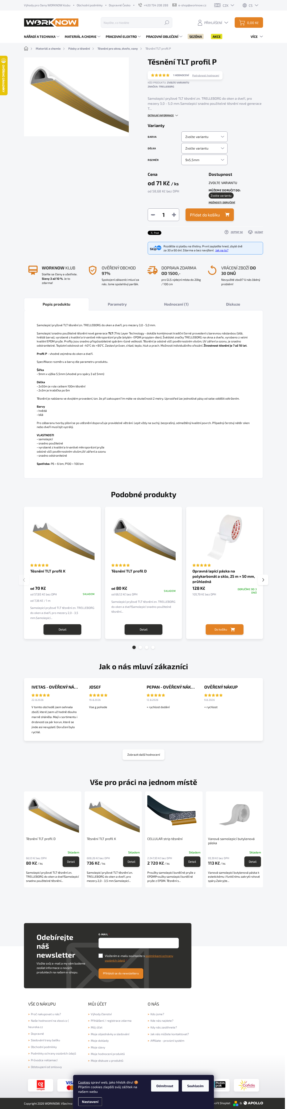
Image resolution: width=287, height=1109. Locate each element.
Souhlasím (195, 1086)
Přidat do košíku (205, 214)
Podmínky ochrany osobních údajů (53, 1053)
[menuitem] (42, 36)
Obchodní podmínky (90, 5)
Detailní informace (161, 115)
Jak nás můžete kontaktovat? (169, 1034)
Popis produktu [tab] (56, 304)
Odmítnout (164, 1086)
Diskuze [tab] (233, 304)
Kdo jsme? (157, 1014)
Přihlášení (97, 1020)
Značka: (161, 86)
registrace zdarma (119, 1020)
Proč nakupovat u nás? (46, 1014)
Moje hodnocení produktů (108, 1054)
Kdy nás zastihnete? (163, 1027)
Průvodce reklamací (44, 1060)
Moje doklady (100, 1040)
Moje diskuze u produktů (107, 1060)
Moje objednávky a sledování (110, 1034)
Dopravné (37, 1033)
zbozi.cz (62, 1020)
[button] (134, 647)
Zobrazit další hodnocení (143, 754)
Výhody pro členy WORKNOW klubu (47, 5)
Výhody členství (101, 1014)
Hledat (166, 22)
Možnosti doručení (222, 202)
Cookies (84, 1082)
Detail (62, 629)
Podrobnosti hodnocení (205, 75)
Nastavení (90, 1102)
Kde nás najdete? (161, 1020)
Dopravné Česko (119, 5)
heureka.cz (35, 1027)
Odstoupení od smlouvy (46, 1067)
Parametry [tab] (117, 304)
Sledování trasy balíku (45, 1040)
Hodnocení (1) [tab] (176, 304)
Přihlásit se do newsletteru (121, 973)
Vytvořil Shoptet (219, 1103)
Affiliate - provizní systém (167, 1040)
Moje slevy (98, 1047)
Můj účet (96, 1027)
